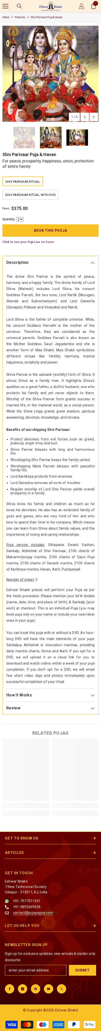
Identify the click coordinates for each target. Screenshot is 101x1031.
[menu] (5, 6)
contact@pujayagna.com (33, 913)
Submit (82, 970)
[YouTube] (48, 989)
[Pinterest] (35, 989)
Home (5, 17)
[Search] (19, 6)
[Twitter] (61, 989)
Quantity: (8, 219)
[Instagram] (22, 989)
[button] (84, 117)
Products (20, 17)
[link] (25, 805)
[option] (50, 74)
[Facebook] (9, 989)
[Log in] (81, 6)
